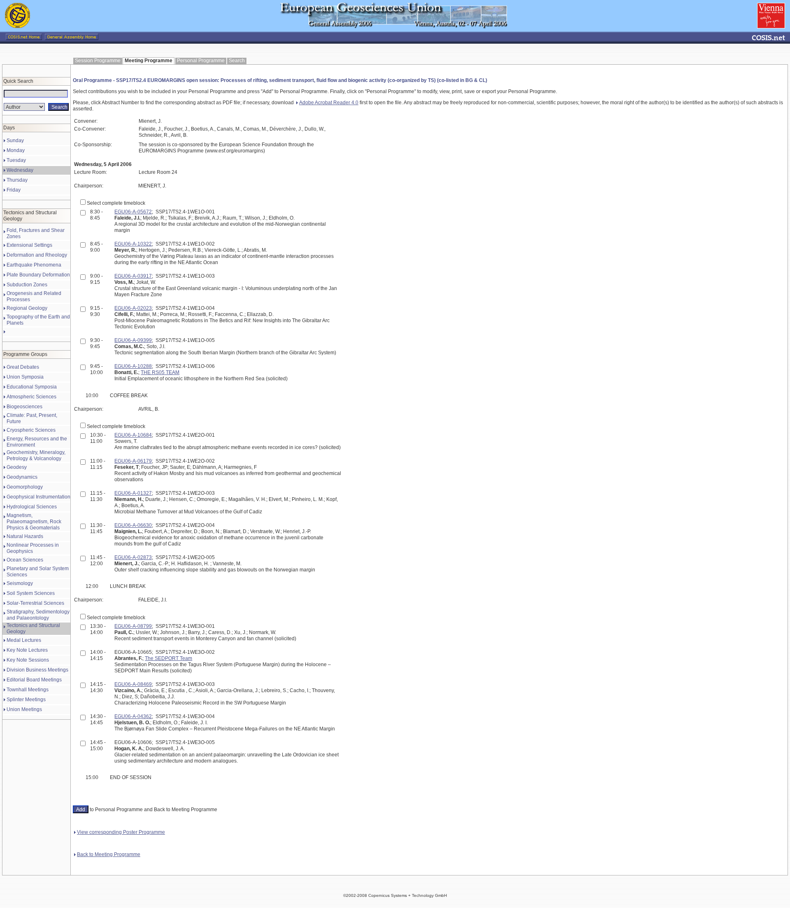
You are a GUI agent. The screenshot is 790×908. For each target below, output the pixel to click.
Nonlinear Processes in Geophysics (33, 548)
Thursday (17, 180)
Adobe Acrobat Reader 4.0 (328, 102)
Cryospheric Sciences (31, 430)
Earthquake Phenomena (34, 265)
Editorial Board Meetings (34, 680)
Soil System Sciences (31, 593)
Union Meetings (24, 709)
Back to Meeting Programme (108, 854)
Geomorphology (25, 487)
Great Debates (23, 367)
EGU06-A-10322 (133, 244)
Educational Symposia (32, 387)
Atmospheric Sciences (31, 397)
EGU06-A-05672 (133, 212)
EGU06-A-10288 (133, 366)
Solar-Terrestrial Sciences (35, 603)
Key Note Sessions (28, 660)
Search (237, 60)
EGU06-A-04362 (133, 716)
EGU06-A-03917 (133, 276)
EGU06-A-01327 (133, 493)
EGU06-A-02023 (133, 308)
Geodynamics (22, 477)
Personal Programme (201, 60)
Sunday (15, 140)
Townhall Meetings (28, 690)
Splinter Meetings (26, 699)
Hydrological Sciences (32, 507)
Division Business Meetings (37, 670)
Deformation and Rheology (37, 255)
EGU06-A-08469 (133, 684)
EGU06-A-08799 (133, 626)
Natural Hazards (25, 536)
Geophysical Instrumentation (38, 497)
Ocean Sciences (25, 560)
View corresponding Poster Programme (121, 832)
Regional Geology (27, 308)
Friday (14, 190)
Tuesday (16, 160)
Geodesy (17, 467)
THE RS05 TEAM (160, 372)
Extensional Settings (29, 245)
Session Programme (98, 60)
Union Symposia (25, 377)
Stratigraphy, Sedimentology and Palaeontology (38, 615)
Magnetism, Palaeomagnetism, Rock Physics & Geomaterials (34, 522)
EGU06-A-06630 (133, 525)
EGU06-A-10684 (133, 435)
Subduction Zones (27, 285)
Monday (16, 150)
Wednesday (20, 170)
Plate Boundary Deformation (38, 275)
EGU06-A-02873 (133, 557)
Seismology (20, 583)
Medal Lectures (24, 640)
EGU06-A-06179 (133, 461)
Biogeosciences (24, 407)
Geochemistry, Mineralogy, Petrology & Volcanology (36, 455)
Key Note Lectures (27, 650)
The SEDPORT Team (168, 658)
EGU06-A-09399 (133, 340)
